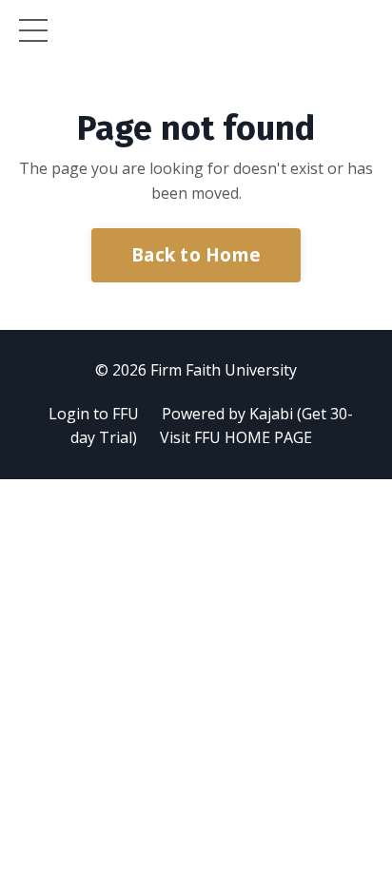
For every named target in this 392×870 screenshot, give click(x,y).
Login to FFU (94, 413)
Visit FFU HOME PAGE (236, 437)
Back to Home (196, 254)
